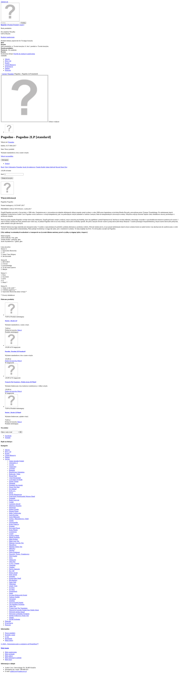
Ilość (2, 174)
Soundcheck (13, 591)
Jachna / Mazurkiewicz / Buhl (19, 519)
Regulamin (8, 638)
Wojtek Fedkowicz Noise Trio (19, 615)
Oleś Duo (12, 561)
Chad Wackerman (15, 478)
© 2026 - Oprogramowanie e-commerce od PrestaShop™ (20, 644)
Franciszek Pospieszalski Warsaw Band (22, 496)
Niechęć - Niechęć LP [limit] (13, 412)
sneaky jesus (13, 586)
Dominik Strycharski (16, 485)
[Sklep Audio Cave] (10, 21)
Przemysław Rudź (15, 578)
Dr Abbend (12, 489)
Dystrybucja (9, 66)
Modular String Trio (15, 547)
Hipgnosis (12, 507)
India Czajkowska (15, 513)
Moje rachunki (10, 654)
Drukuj (7, 163)
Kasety (7, 63)
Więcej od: (4, 142)
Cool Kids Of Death (15, 479)
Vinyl (6, 167)
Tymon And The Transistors (18, 608)
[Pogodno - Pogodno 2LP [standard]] (11, 345)
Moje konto (5, 648)
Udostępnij (5, 160)
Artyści (7, 459)
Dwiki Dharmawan (15, 494)
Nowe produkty (10, 633)
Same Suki (12, 582)
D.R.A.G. (12, 491)
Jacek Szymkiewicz (29, 167)
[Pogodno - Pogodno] (9, 132)
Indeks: (3, 146)
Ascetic (11, 465)
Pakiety (7, 68)
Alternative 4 (13, 463)
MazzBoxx (12, 545)
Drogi (11, 493)
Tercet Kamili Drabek (16, 602)
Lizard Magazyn (10, 65)
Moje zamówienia (11, 652)
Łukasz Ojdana (14, 535)
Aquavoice (12, 466)
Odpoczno (12, 560)
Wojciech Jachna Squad (17, 612)
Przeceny (8, 70)
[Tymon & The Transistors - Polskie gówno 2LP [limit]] (11, 376)
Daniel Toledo (13, 481)
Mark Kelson (13, 539)
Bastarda (12, 470)
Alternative (12, 167)
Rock (2, 167)
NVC (11, 558)
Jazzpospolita (13, 522)
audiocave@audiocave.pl (18, 671)
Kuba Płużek (13, 530)
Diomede (12, 483)
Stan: (3, 149)
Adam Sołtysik (50, 167)
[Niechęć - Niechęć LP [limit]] (11, 406)
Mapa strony (9, 640)
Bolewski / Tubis (14, 474)
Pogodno (11, 142)
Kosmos (12, 526)
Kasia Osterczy (14, 524)
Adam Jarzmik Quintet (16, 461)
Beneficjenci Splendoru (16, 472)
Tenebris (12, 601)
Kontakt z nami (10, 635)
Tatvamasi (12, 599)
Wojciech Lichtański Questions (19, 614)
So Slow (12, 589)
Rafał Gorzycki (14, 500)
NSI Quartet (13, 556)
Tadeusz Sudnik (14, 597)
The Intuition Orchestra (16, 604)
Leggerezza (13, 532)
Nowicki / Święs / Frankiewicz (19, 554)
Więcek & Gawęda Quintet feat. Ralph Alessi (24, 610)
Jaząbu (11, 520)
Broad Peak (13, 476)
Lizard (11, 534)
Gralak (11, 502)
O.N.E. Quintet (14, 563)
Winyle (7, 59)
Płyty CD (8, 61)
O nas (7, 637)
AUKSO (12, 468)
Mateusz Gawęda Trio (16, 543)
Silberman (12, 584)
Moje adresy (9, 656)
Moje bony (8, 659)
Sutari (11, 593)
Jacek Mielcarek (14, 517)
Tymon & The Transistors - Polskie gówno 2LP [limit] (20, 382)
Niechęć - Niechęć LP (11, 321)
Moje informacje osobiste (13, 658)
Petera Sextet (13, 573)
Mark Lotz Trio (14, 541)
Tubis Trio (12, 606)
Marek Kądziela (14, 537)
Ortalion (12, 567)
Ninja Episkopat (14, 552)
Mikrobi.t (12, 548)
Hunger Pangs (13, 511)
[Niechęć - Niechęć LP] (11, 315)
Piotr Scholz (13, 574)
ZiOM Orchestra (14, 619)
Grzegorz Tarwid (14, 504)
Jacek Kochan (13, 515)
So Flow (12, 588)
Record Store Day (61, 167)
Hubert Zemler (14, 509)
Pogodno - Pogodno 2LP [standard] (15, 351)
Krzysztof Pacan (14, 528)
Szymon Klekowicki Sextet (18, 595)
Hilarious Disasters (15, 506)
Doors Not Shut (14, 487)
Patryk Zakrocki (14, 569)
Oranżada (12, 565)
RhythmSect (13, 580)
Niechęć (12, 550)
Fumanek (12, 498)
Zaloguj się (4, 2)
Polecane (8, 621)
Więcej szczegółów (7, 156)
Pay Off (11, 571)
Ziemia (11, 617)
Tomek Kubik (40, 167)
